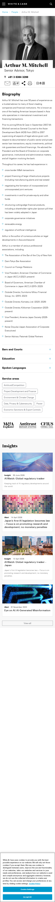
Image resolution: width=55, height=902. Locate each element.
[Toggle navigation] (5, 4)
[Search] (51, 4)
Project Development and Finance (20, 391)
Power (39, 403)
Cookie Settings (27, 889)
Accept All (27, 897)
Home (5, 12)
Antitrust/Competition (14, 385)
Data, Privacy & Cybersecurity (18, 403)
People (14, 12)
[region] (27, 877)
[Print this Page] (30, 83)
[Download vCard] (16, 83)
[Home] (17, 4)
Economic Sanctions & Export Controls (22, 409)
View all (27, 623)
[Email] (7, 83)
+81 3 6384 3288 (18, 77)
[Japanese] (40, 83)
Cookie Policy (34, 884)
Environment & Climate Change (19, 397)
